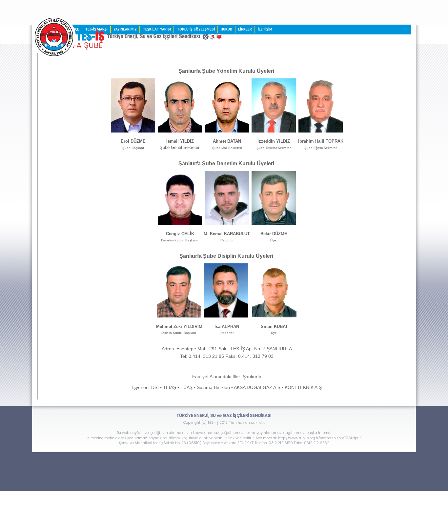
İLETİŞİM (265, 29)
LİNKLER (245, 29)
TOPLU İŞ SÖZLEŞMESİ (196, 29)
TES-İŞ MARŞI (96, 29)
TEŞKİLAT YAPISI (157, 29)
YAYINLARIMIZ (125, 29)
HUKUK (226, 29)
